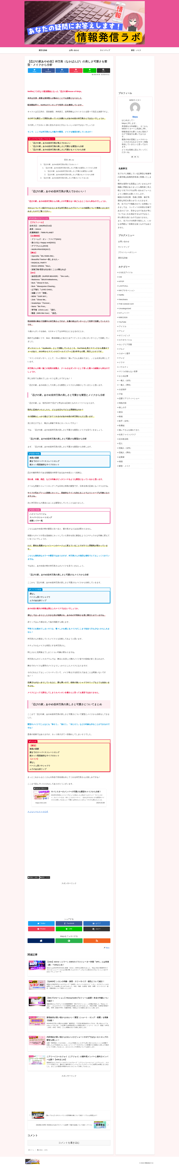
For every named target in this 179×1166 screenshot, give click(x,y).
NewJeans (123, 299)
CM (120, 277)
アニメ (122, 331)
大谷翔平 (122, 389)
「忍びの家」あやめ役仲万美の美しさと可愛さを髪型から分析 (69, 171)
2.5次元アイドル (126, 272)
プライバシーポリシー (127, 252)
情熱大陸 (122, 403)
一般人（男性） (125, 385)
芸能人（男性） (125, 452)
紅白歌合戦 (123, 439)
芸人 (121, 443)
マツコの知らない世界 (128, 371)
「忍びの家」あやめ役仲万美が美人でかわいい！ (60, 164)
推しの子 (122, 407)
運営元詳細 (122, 258)
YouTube (122, 322)
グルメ (122, 349)
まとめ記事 (123, 376)
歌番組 (122, 425)
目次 (66, 160)
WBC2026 (123, 317)
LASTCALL (123, 286)
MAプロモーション (127, 290)
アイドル (122, 326)
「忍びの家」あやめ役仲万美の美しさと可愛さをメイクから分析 (70, 174)
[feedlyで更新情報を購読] (68, 940)
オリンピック (124, 335)
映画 (121, 416)
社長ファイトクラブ (127, 435)
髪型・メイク (45, 877)
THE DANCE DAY (126, 304)
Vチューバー (124, 313)
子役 (121, 394)
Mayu (135, 117)
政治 (121, 412)
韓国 (121, 462)
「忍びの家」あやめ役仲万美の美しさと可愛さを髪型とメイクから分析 (70, 168)
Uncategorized (125, 308)
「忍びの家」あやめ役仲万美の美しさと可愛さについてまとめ (65, 178)
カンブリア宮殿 (125, 344)
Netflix (121, 295)
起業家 (122, 457)
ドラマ (122, 362)
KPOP (121, 281)
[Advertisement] (69, 81)
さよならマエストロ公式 (38, 812)
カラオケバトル (125, 340)
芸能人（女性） (34, 877)
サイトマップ (123, 247)
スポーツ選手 (124, 353)
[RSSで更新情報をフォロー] (96, 940)
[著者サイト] (41, 940)
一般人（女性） (125, 380)
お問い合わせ (123, 242)
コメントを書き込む (69, 1142)
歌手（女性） (124, 421)
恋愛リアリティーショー (129, 398)
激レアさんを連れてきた (129, 430)
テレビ (122, 358)
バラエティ (123, 367)
